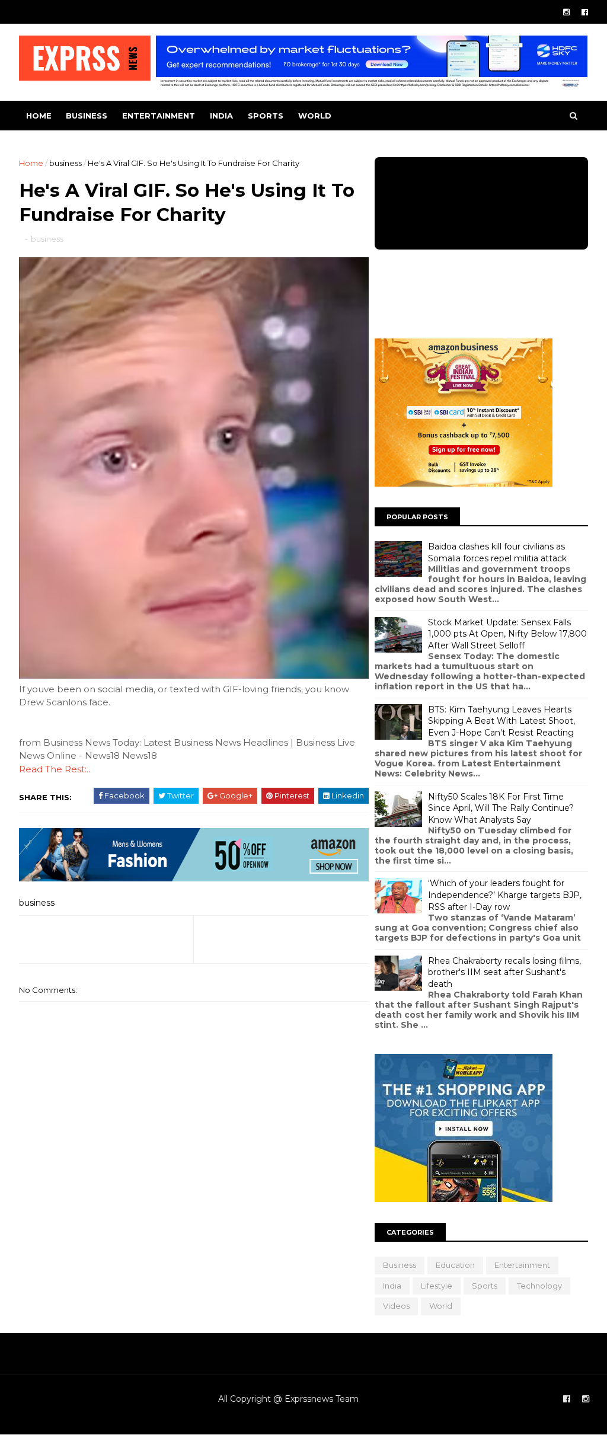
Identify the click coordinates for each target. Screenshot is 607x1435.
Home (39, 115)
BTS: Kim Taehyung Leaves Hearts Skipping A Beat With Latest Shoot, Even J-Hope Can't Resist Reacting (501, 721)
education (455, 1265)
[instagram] (566, 12)
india (221, 115)
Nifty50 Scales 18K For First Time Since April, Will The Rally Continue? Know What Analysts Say (501, 808)
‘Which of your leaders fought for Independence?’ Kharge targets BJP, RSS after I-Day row (505, 895)
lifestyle (436, 1285)
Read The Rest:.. (54, 769)
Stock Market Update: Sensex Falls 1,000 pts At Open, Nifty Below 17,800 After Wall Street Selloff (507, 634)
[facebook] (585, 12)
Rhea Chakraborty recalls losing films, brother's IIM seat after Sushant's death (504, 972)
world (314, 115)
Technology (539, 1285)
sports (265, 115)
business (86, 115)
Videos (396, 1306)
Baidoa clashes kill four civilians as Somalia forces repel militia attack (497, 552)
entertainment (158, 115)
